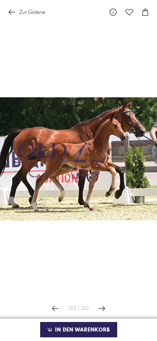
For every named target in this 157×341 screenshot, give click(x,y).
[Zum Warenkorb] (145, 12)
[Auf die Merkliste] (129, 12)
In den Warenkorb (81, 330)
